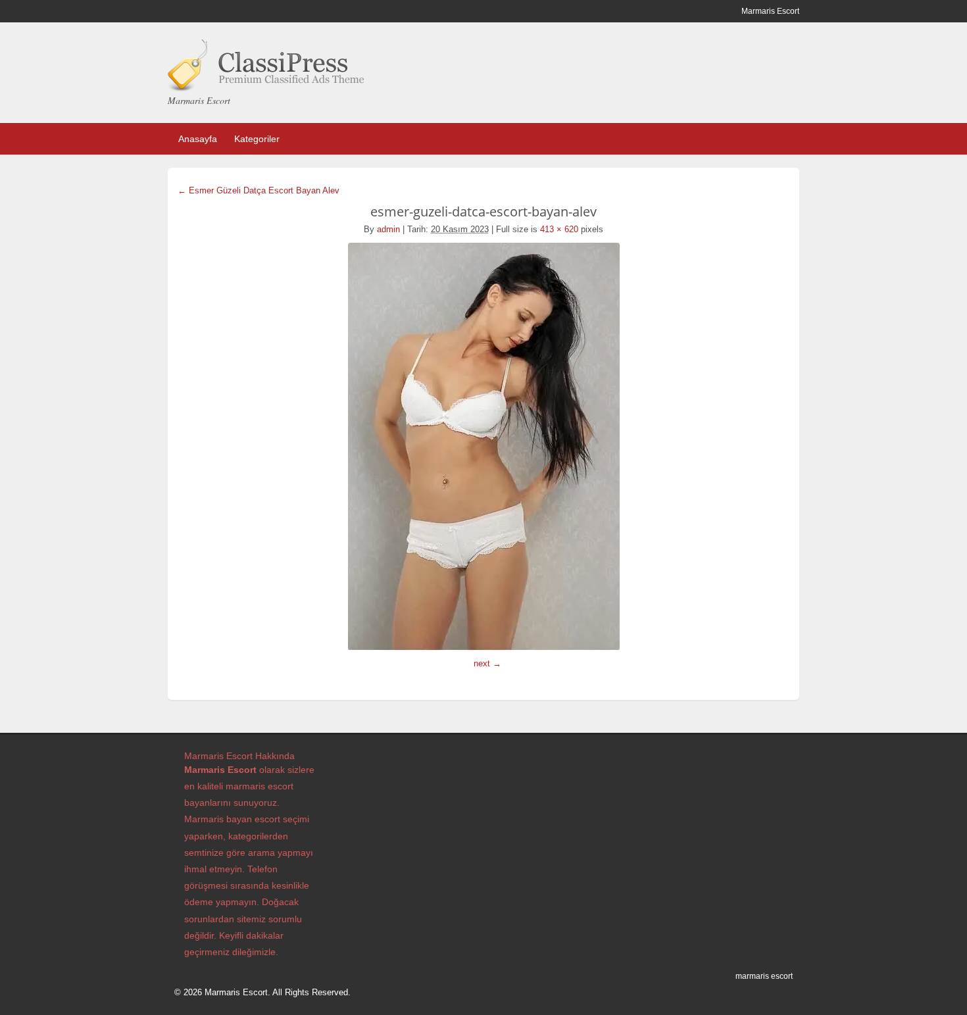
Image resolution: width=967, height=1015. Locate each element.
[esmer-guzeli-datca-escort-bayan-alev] (483, 447)
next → (487, 663)
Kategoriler (257, 139)
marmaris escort (764, 976)
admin (388, 229)
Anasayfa (197, 139)
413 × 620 (559, 229)
